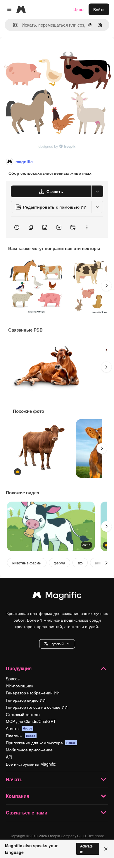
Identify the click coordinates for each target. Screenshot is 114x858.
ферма (59, 562)
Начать (14, 779)
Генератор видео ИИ (26, 700)
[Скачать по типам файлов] (97, 191)
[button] (57, 644)
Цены (78, 9)
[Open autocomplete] (13, 25)
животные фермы (27, 562)
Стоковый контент (23, 714)
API (9, 757)
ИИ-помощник (19, 686)
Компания (17, 796)
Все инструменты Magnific (31, 764)
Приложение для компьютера (41, 743)
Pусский (57, 643)
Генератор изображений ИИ (33, 693)
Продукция (19, 668)
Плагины (20, 736)
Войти (99, 9)
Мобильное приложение (29, 750)
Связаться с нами (26, 812)
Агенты (19, 728)
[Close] (106, 848)
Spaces (13, 679)
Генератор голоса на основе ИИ (37, 707)
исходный (39, 50)
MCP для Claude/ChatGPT (31, 721)
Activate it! (86, 848)
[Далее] (106, 285)
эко (80, 562)
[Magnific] (57, 596)
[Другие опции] (87, 227)
